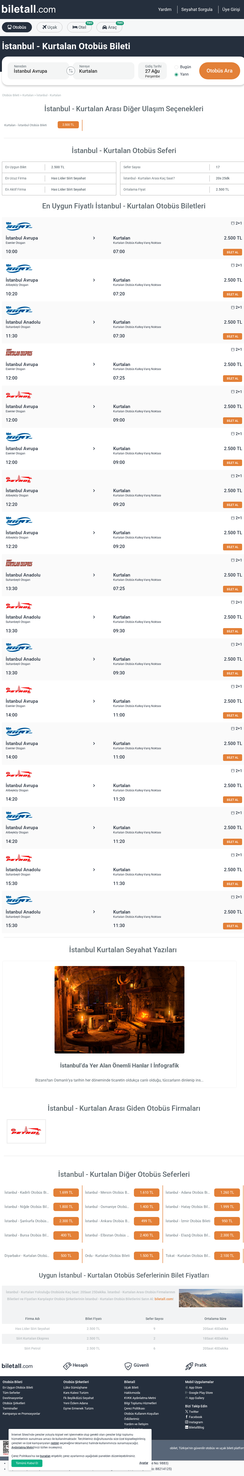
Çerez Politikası (134, 1408)
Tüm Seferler (11, 1392)
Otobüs (19, 27)
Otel (84, 26)
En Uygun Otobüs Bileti (18, 1387)
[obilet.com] (28, 13)
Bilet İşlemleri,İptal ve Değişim (135, 1431)
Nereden (20, 66)
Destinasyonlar (13, 1398)
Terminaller (10, 1408)
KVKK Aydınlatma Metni (140, 1398)
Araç (114, 26)
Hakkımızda (132, 1392)
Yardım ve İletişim (136, 1424)
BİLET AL (232, 252)
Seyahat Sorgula (197, 9)
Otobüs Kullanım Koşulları (141, 1413)
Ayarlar (143, 1463)
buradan (45, 1456)
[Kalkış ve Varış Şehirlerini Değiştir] (70, 71)
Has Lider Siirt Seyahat (68, 178)
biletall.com (164, 1299)
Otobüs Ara (220, 71)
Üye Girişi (231, 9)
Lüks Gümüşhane (75, 1387)
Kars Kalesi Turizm (75, 1392)
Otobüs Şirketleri (14, 1403)
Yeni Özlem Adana (75, 1403)
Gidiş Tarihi (153, 66)
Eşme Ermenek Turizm (78, 1408)
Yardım (165, 9)
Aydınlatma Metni (22, 1447)
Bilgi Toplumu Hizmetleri (140, 1403)
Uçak (51, 27)
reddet (55, 1443)
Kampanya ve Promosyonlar (21, 1413)
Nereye (84, 66)
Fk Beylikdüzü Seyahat (78, 1398)
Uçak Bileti (131, 1387)
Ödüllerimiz (131, 1419)
